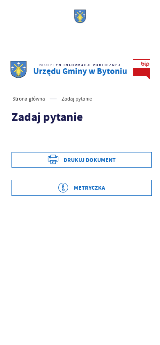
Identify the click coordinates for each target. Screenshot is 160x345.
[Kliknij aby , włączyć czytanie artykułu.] (18, 140)
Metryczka (89, 188)
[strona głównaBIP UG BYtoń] (18, 69)
